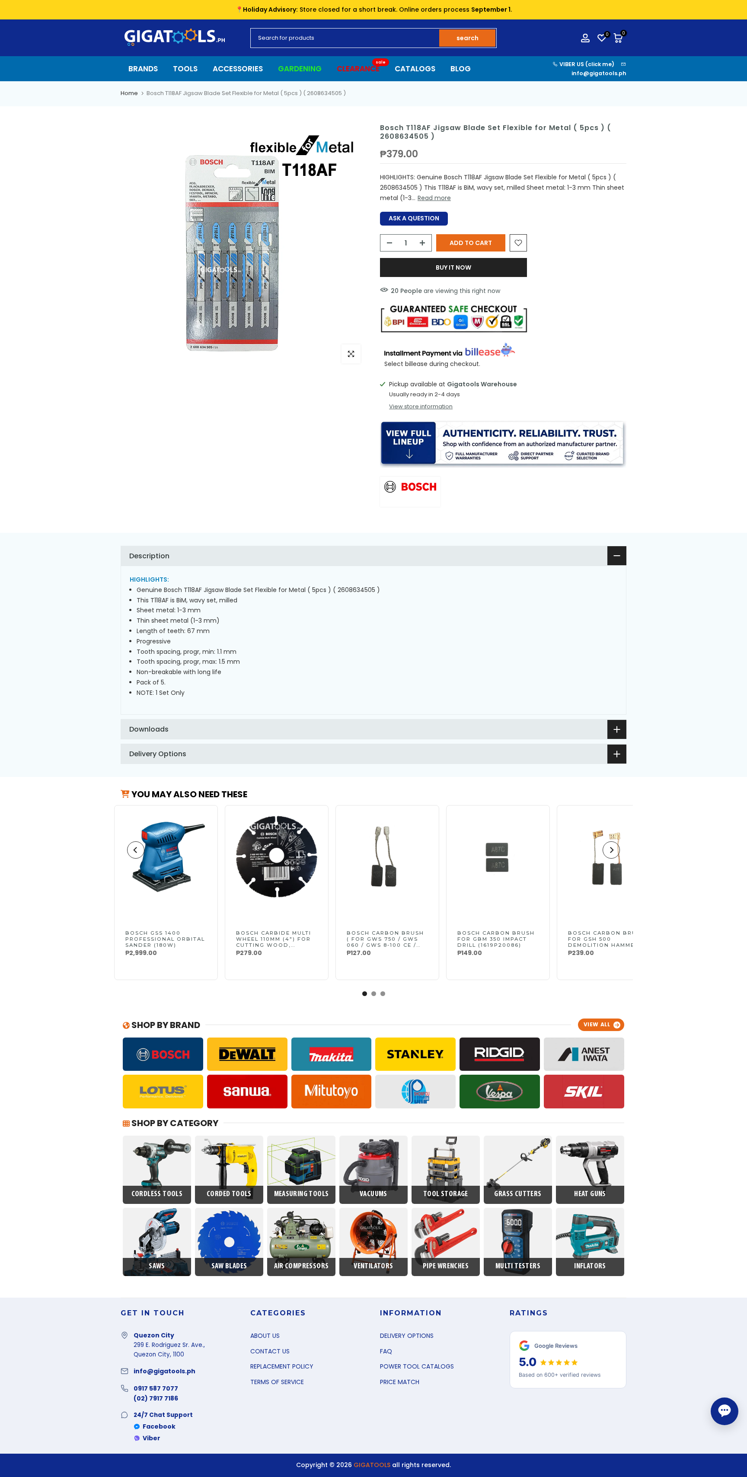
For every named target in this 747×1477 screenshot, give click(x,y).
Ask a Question (414, 218)
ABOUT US (265, 1335)
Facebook (159, 1426)
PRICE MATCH (399, 1382)
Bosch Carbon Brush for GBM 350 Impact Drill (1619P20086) (496, 939)
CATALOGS (415, 69)
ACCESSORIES (238, 69)
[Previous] (135, 850)
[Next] (611, 850)
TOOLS (185, 69)
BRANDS (143, 69)
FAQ (386, 1351)
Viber (151, 1438)
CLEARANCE (361, 68)
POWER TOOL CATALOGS (417, 1366)
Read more (434, 198)
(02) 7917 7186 (156, 1398)
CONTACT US (270, 1351)
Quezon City (154, 1335)
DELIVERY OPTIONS (407, 1335)
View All (597, 1024)
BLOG (460, 69)
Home (129, 93)
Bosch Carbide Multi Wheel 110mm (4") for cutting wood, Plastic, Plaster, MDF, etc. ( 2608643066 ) (276, 945)
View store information (421, 407)
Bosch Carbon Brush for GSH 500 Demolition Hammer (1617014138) (606, 942)
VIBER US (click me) (586, 64)
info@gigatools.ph (598, 73)
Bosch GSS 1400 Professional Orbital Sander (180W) (165, 939)
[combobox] (345, 38)
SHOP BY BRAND (165, 1025)
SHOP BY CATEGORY (174, 1123)
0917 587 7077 (156, 1388)
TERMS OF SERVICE (277, 1382)
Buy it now (453, 267)
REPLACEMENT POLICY (281, 1366)
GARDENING (300, 69)
